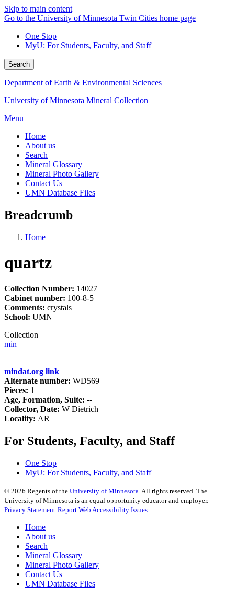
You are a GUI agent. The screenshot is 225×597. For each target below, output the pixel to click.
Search (19, 64)
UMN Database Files (60, 583)
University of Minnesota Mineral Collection (76, 100)
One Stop (41, 35)
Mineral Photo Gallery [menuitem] (62, 173)
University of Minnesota (104, 491)
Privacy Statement (29, 510)
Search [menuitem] (36, 154)
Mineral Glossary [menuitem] (53, 164)
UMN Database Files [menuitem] (60, 192)
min (10, 344)
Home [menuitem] (35, 136)
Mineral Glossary (53, 555)
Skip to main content (38, 8)
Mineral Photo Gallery (62, 564)
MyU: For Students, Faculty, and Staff (88, 45)
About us (40, 536)
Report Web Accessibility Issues (103, 510)
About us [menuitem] (40, 145)
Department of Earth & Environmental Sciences (83, 82)
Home (35, 237)
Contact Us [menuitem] (43, 183)
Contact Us (43, 574)
